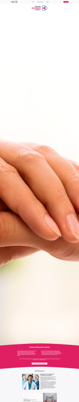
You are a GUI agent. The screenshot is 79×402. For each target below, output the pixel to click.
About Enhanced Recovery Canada (39, 363)
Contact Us (66, 1)
